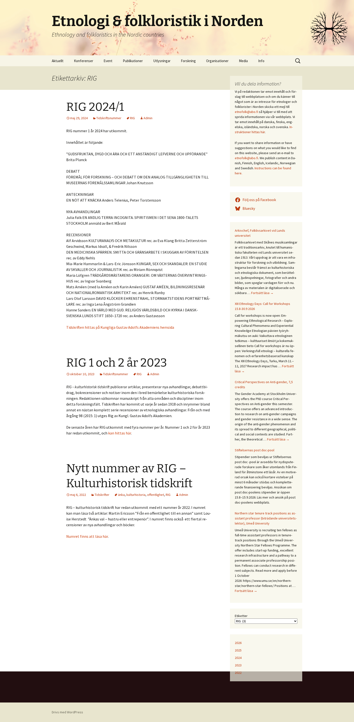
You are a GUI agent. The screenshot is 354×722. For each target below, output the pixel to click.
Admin (148, 118)
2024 (238, 658)
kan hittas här (119, 433)
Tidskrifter (102, 494)
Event (108, 61)
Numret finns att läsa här (87, 536)
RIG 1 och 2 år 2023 (116, 363)
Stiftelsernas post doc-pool (254, 450)
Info (261, 61)
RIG (132, 118)
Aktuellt (58, 61)
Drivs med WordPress (67, 712)
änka (121, 494)
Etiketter (241, 616)
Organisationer (217, 61)
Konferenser (83, 61)
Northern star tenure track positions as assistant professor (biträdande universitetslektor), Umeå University (266, 518)
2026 (238, 643)
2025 (238, 650)
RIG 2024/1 (95, 107)
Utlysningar (161, 61)
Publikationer (133, 61)
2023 (238, 665)
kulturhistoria (135, 494)
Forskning (188, 61)
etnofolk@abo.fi (246, 112)
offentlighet (155, 494)
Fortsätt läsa (262, 293)
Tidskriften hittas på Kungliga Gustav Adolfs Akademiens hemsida (120, 327)
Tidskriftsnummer (108, 118)
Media (243, 61)
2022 (238, 672)
